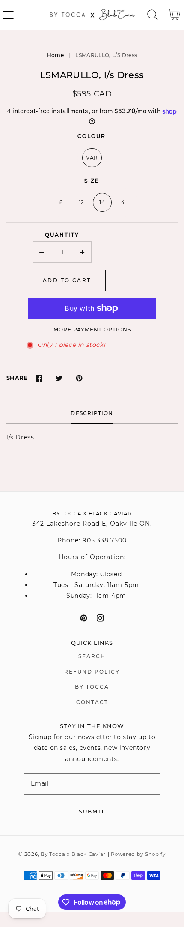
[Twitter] (59, 378)
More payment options (92, 329)
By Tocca (92, 686)
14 (102, 202)
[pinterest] (83, 618)
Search (92, 656)
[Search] (152, 14)
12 (81, 202)
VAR (92, 157)
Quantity (62, 235)
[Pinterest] (79, 378)
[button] (8, 14)
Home (55, 55)
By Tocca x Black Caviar (73, 854)
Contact (92, 702)
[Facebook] (38, 378)
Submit (92, 811)
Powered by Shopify (138, 854)
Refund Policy (92, 671)
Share (16, 377)
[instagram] (100, 618)
